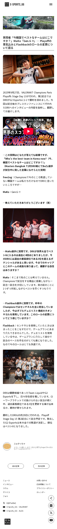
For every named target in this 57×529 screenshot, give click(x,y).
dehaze (51, 4)
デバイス (6, 492)
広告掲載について (44, 484)
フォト (5, 496)
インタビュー (8, 484)
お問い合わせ (42, 480)
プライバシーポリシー (45, 488)
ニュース (6, 480)
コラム (5, 488)
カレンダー (41, 492)
